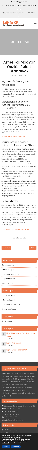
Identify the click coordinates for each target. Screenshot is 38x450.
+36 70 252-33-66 (10, 5)
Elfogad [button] (6, 446)
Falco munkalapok (8, 300)
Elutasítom (16, 446)
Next (32, 248)
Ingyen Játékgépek (13, 343)
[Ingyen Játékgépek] (3, 344)
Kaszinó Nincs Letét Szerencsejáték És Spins (16, 229)
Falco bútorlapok (8, 270)
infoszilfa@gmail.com (20, 2)
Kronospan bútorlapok (10, 265)
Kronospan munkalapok (10, 295)
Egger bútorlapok (8, 279)
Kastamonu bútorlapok (10, 274)
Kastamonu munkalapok (11, 305)
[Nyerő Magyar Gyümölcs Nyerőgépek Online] (3, 334)
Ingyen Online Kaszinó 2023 (16, 350)
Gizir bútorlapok (7, 283)
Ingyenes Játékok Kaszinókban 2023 (13, 137)
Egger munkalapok (9, 309)
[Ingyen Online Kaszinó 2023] (3, 351)
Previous (7, 248)
